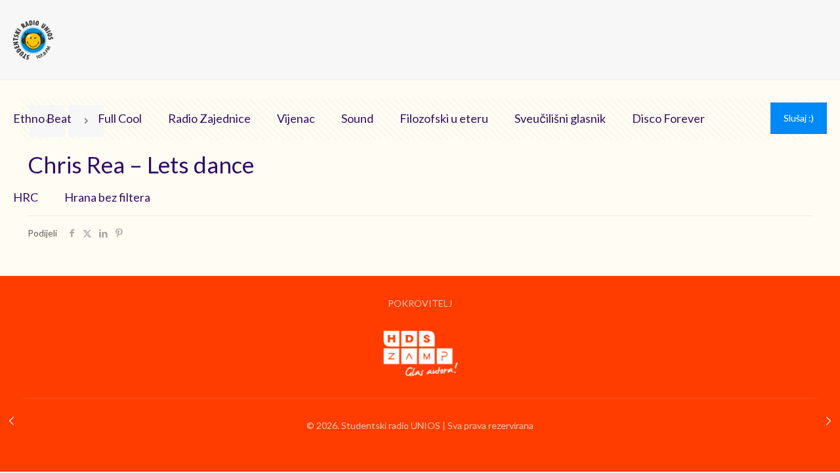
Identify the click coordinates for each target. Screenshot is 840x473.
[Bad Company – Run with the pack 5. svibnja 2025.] (828, 420)
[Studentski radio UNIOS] (33, 39)
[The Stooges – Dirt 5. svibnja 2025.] (11, 420)
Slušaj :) (799, 118)
